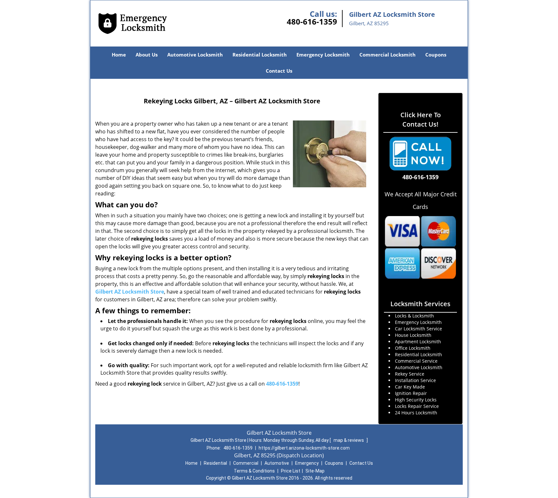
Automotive (276, 463)
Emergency (307, 463)
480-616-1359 (312, 21)
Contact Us (279, 70)
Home (119, 54)
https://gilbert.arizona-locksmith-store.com (304, 448)
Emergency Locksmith (323, 54)
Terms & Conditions (254, 470)
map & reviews (349, 440)
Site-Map (315, 470)
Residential (215, 463)
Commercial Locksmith (387, 54)
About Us (147, 54)
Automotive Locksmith (195, 54)
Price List (290, 470)
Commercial (245, 463)
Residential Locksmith (259, 54)
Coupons (435, 54)
